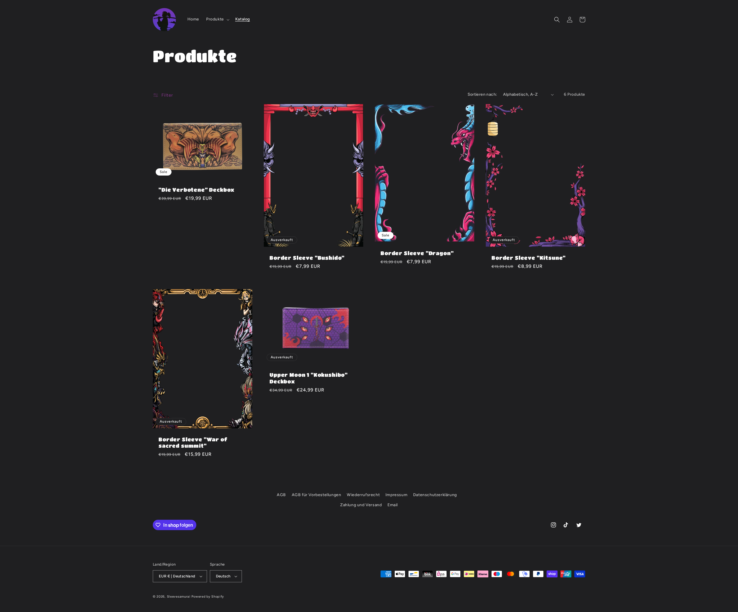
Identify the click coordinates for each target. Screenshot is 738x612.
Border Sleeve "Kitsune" (529, 258)
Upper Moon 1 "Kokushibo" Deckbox (309, 378)
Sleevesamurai (179, 596)
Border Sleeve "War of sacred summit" (193, 442)
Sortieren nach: (482, 94)
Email (392, 504)
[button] (217, 19)
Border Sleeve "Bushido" (307, 258)
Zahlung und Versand (361, 504)
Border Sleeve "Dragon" (417, 253)
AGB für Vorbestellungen (316, 494)
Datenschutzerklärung (435, 494)
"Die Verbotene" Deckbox (196, 190)
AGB (281, 494)
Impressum (396, 494)
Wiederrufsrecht (363, 494)
